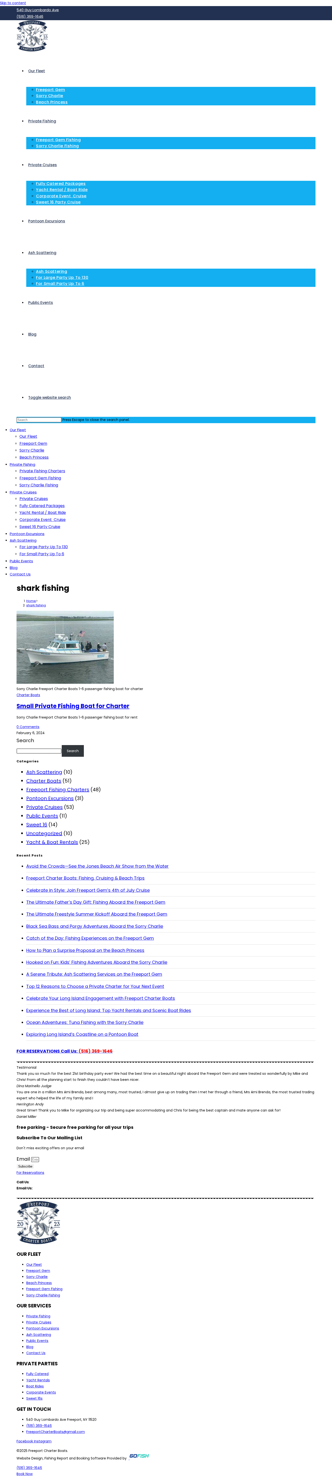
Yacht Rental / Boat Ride (42, 512)
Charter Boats (28, 695)
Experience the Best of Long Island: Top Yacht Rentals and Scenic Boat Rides (108, 1010)
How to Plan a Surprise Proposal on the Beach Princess (85, 950)
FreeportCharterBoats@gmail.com (62, 1188)
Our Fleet (18, 429)
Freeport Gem (33, 443)
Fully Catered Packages (42, 506)
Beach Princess (34, 457)
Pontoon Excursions (27, 533)
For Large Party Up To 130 (43, 547)
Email (24, 1159)
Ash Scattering (23, 540)
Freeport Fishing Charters (57, 789)
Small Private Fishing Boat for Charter (73, 706)
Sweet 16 (36, 824)
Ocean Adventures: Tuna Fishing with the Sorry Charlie (84, 1022)
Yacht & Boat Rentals (52, 842)
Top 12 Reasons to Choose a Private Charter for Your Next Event (95, 986)
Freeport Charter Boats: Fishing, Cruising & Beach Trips (85, 878)
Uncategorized (44, 833)
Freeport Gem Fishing (40, 478)
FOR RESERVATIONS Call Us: (65, 1051)
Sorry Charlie (31, 450)
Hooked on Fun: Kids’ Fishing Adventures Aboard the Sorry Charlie (96, 962)
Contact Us (20, 574)
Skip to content (13, 2)
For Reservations (30, 1172)
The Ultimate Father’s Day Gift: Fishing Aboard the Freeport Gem (95, 902)
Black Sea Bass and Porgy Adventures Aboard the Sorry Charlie (94, 926)
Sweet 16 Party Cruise (39, 526)
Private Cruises (23, 492)
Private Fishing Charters (42, 471)
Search (25, 740)
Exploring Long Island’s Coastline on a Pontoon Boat (82, 1034)
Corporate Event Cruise (42, 519)
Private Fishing (22, 464)
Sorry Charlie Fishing (38, 485)
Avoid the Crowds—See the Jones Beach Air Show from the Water (97, 866)
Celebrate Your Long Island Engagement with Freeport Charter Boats (100, 998)
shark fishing (36, 605)
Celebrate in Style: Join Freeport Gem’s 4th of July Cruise (88, 890)
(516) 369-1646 (43, 1182)
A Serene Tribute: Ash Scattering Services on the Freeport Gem (94, 974)
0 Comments (28, 726)
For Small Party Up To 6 (41, 554)
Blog (13, 567)
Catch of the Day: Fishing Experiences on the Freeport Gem (90, 938)
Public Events (21, 561)
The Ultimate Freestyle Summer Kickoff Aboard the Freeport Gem (96, 914)
